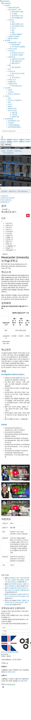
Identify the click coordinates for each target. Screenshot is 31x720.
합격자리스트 (12, 108)
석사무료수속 (16, 77)
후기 (9, 102)
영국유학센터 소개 (14, 121)
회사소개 (4, 652)
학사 (9, 69)
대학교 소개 (12, 79)
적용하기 (5, 254)
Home (3, 151)
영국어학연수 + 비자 (14, 9)
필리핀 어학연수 (13, 38)
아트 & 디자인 (12, 49)
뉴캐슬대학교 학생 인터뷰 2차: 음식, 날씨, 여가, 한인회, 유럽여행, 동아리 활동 (17, 590)
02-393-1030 (22, 681)
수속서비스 (11, 51)
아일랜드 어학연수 (14, 36)
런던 (13, 22)
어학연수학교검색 (13, 7)
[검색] (2, 134)
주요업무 (11, 123)
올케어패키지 (16, 63)
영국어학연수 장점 (17, 11)
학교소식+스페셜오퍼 (15, 100)
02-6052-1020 (10, 672)
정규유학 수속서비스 (18, 53)
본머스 (14, 28)
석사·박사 (11, 75)
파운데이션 (11, 57)
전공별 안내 (12, 81)
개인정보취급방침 (13, 125)
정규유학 (7, 40)
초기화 (4, 209)
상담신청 (14, 112)
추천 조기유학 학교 (14, 94)
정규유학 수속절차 (17, 55)
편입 (9, 65)
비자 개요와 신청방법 (18, 46)
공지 (9, 98)
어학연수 (7, 5)
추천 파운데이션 (17, 61)
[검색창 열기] (2, 137)
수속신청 (14, 114)
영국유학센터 (9, 119)
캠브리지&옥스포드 (18, 24)
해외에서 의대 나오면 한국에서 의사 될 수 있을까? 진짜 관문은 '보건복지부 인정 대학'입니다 (17, 580)
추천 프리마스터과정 (18, 73)
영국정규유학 (16, 44)
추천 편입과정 (16, 67)
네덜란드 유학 (12, 84)
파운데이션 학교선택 (18, 59)
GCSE (10, 90)
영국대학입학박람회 (14, 127)
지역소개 (11, 20)
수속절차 (14, 14)
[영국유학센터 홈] (5, 1)
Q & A (10, 104)
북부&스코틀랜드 (17, 34)
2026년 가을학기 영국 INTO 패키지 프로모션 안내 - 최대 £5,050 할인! (17, 602)
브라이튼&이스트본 (18, 26)
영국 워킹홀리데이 (17, 18)
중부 (13, 32)
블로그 (10, 106)
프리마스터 (11, 71)
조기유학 (7, 88)
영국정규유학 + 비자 (14, 42)
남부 (13, 30)
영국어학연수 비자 (17, 16)
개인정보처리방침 (12, 652)
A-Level (10, 92)
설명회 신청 (15, 117)
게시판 (7, 96)
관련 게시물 (5, 575)
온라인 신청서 (12, 110)
